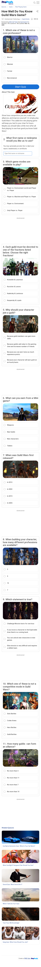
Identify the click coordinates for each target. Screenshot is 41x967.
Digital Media (25, 19)
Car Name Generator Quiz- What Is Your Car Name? (19, 846)
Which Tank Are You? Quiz (11, 903)
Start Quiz (20, 86)
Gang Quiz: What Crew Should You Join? (15, 942)
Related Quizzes (8, 828)
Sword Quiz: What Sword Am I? (12, 884)
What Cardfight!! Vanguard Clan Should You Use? (18, 865)
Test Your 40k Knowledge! (11, 923)
